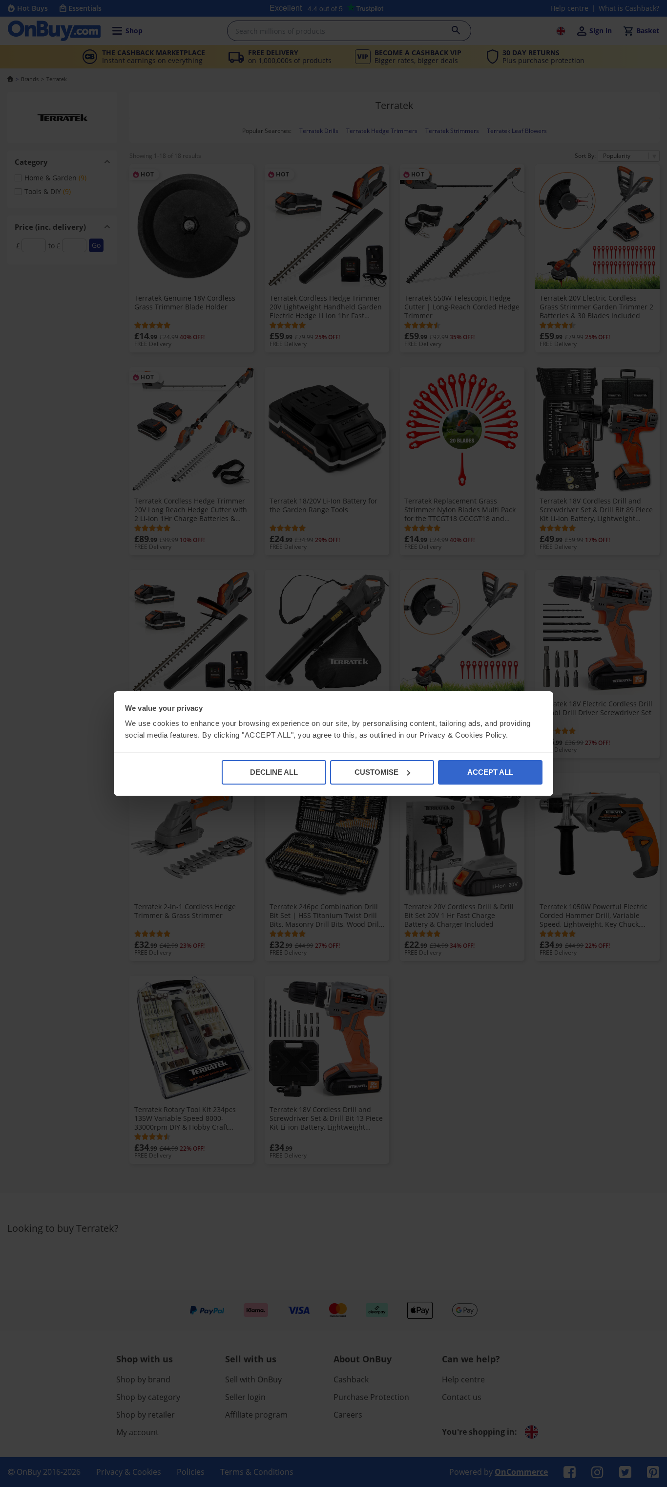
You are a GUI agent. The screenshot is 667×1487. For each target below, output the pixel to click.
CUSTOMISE (376, 772)
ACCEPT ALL (490, 772)
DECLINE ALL (274, 772)
